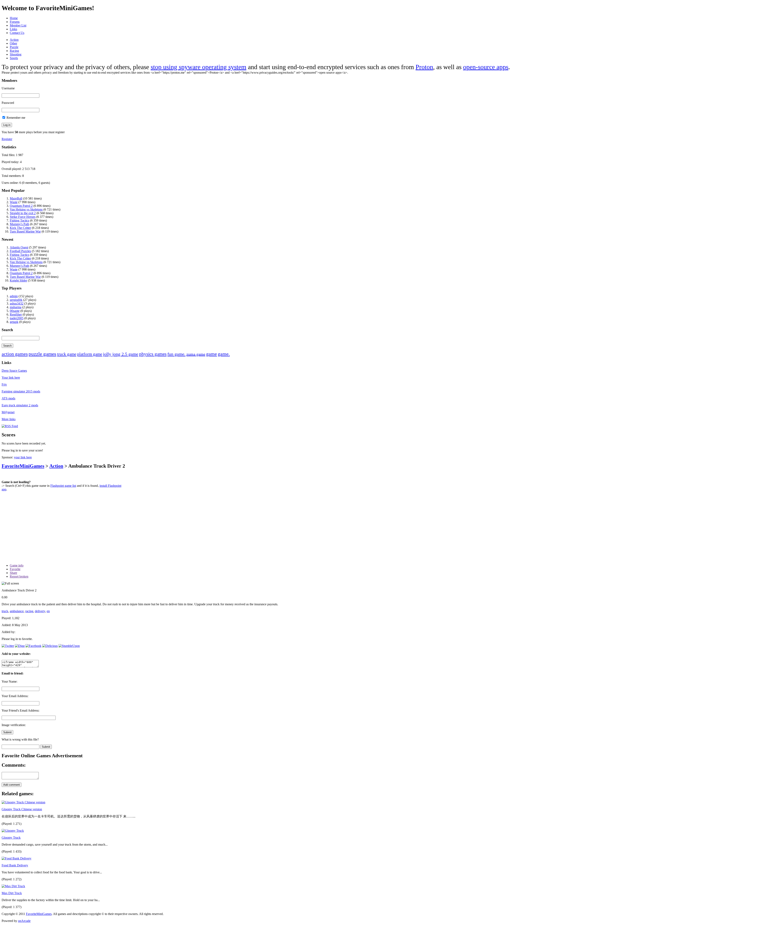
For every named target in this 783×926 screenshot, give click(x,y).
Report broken (19, 576)
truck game (66, 354)
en (48, 611)
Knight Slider (18, 280)
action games (15, 354)
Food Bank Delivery (15, 865)
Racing (14, 50)
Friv (4, 384)
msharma (15, 307)
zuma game (195, 354)
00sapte (15, 311)
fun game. (176, 354)
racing (29, 611)
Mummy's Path (19, 224)
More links (8, 419)
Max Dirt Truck (12, 893)
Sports (14, 58)
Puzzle (14, 47)
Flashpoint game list (63, 485)
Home (14, 18)
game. (224, 354)
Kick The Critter (20, 228)
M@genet (8, 412)
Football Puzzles (20, 251)
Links (13, 29)
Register (7, 139)
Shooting (15, 54)
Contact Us (17, 32)
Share (13, 572)
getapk (14, 322)
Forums (15, 21)
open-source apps (485, 67)
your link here (23, 457)
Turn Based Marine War (25, 231)
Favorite (15, 569)
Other (13, 43)
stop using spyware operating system (198, 67)
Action (14, 39)
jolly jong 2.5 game (120, 354)
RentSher (16, 314)
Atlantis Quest (19, 247)
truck (5, 611)
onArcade (24, 921)
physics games (153, 354)
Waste (14, 202)
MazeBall (16, 198)
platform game (89, 354)
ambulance (17, 611)
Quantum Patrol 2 (21, 205)
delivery (40, 611)
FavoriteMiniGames (23, 466)
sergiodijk (16, 300)
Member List (18, 25)
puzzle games (42, 354)
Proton (424, 67)
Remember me (15, 117)
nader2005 (16, 318)
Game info (16, 565)
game (211, 354)
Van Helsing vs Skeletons (26, 209)
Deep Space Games (14, 370)
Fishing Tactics (19, 220)
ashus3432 (16, 303)
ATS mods (8, 398)
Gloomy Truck (11, 837)
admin (14, 296)
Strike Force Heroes (22, 216)
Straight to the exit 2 (23, 213)
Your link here (11, 377)
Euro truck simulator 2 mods (20, 405)
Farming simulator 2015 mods (21, 391)
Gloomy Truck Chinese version (22, 809)
